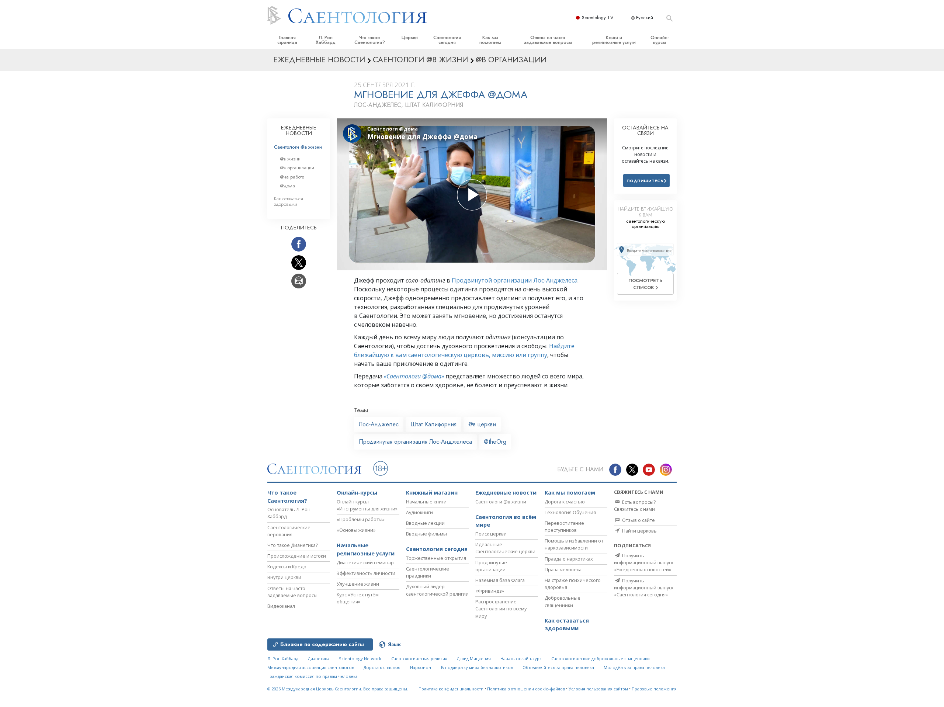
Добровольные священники (562, 601)
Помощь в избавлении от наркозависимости (574, 544)
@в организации (297, 167)
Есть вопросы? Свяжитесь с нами (635, 505)
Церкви (410, 37)
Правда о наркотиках (569, 558)
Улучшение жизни (358, 583)
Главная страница (287, 40)
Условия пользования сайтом (598, 689)
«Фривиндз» (489, 591)
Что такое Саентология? (369, 40)
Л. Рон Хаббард (326, 40)
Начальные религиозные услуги (366, 549)
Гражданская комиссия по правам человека (312, 676)
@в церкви (482, 424)
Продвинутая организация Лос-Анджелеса (415, 441)
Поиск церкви (491, 533)
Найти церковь (639, 530)
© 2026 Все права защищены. (337, 689)
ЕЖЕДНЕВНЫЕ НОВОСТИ (298, 130)
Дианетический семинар (365, 562)
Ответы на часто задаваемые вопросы (548, 40)
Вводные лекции (425, 523)
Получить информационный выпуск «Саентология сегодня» (643, 587)
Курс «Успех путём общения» (358, 598)
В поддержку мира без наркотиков (477, 667)
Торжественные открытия (436, 558)
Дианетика (318, 658)
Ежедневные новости (506, 492)
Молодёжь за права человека (634, 667)
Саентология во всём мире (505, 520)
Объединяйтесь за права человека (558, 667)
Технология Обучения (570, 512)
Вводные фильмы (426, 533)
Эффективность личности (366, 573)
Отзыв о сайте (638, 520)
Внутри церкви (284, 577)
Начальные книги (426, 501)
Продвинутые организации (491, 566)
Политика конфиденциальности (451, 689)
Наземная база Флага (500, 580)
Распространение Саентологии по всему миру (501, 608)
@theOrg (495, 441)
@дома (287, 185)
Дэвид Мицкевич (474, 658)
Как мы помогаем (490, 40)
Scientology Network (360, 658)
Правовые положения (654, 689)
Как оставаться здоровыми (288, 201)
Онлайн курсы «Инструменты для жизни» (367, 505)
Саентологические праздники (427, 572)
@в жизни (290, 158)
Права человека (563, 569)
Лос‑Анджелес (379, 424)
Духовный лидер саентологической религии (437, 590)
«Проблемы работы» (361, 519)
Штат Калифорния (433, 424)
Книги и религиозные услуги (614, 40)
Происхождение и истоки (296, 555)
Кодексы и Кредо (286, 566)
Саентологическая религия (419, 658)
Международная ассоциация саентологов (310, 667)
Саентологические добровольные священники (600, 658)
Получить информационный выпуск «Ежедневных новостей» (643, 562)
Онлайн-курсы (659, 40)
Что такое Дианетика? (292, 545)
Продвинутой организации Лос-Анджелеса (514, 280)
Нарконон (420, 667)
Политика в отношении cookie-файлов (526, 689)
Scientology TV (598, 17)
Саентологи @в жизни (298, 146)
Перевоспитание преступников (564, 526)
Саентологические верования (288, 531)
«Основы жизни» (356, 530)
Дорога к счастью (565, 501)
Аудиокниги (419, 512)
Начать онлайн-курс (521, 658)
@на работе (292, 176)
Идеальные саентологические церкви (505, 548)
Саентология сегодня (447, 40)
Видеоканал (281, 606)
